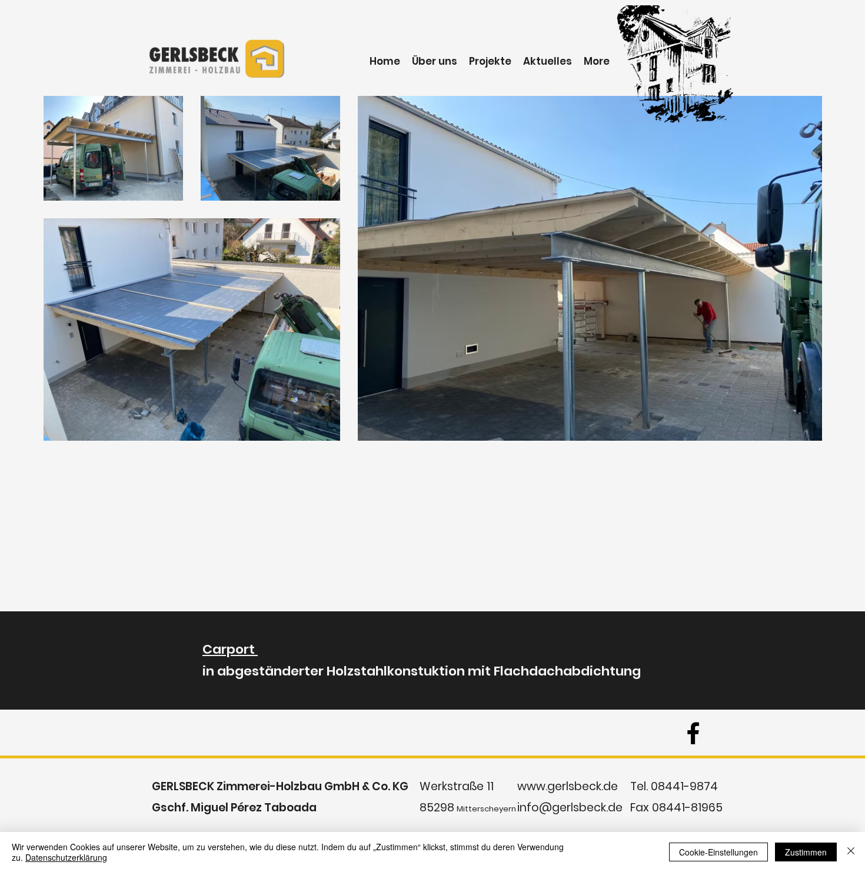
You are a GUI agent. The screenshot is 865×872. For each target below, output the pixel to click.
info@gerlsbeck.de (570, 808)
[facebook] (693, 733)
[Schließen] (851, 852)
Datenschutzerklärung (66, 857)
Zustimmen (806, 852)
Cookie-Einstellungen (718, 852)
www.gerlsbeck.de (567, 786)
